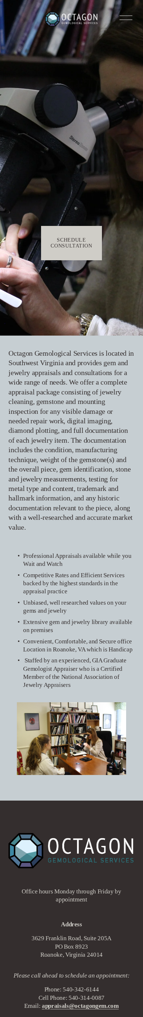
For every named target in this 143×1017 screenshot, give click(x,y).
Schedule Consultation (71, 243)
